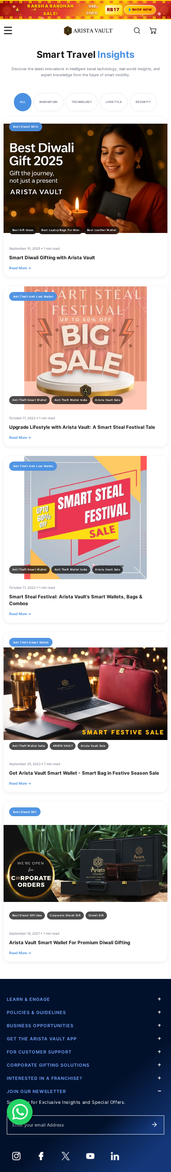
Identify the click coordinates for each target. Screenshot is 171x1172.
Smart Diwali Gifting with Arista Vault (52, 257)
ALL (22, 102)
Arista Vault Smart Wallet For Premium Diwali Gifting (69, 942)
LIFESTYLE (114, 102)
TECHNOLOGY (82, 102)
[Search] (137, 30)
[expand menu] (8, 30)
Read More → (20, 268)
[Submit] (154, 1124)
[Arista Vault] (88, 31)
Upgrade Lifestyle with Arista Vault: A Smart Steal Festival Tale (82, 427)
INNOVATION (48, 102)
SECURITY (143, 102)
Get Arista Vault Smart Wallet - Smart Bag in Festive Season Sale (84, 773)
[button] (153, 30)
